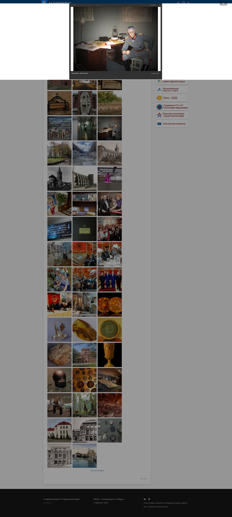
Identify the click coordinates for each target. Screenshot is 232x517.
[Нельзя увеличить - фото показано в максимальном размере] (157, 5)
